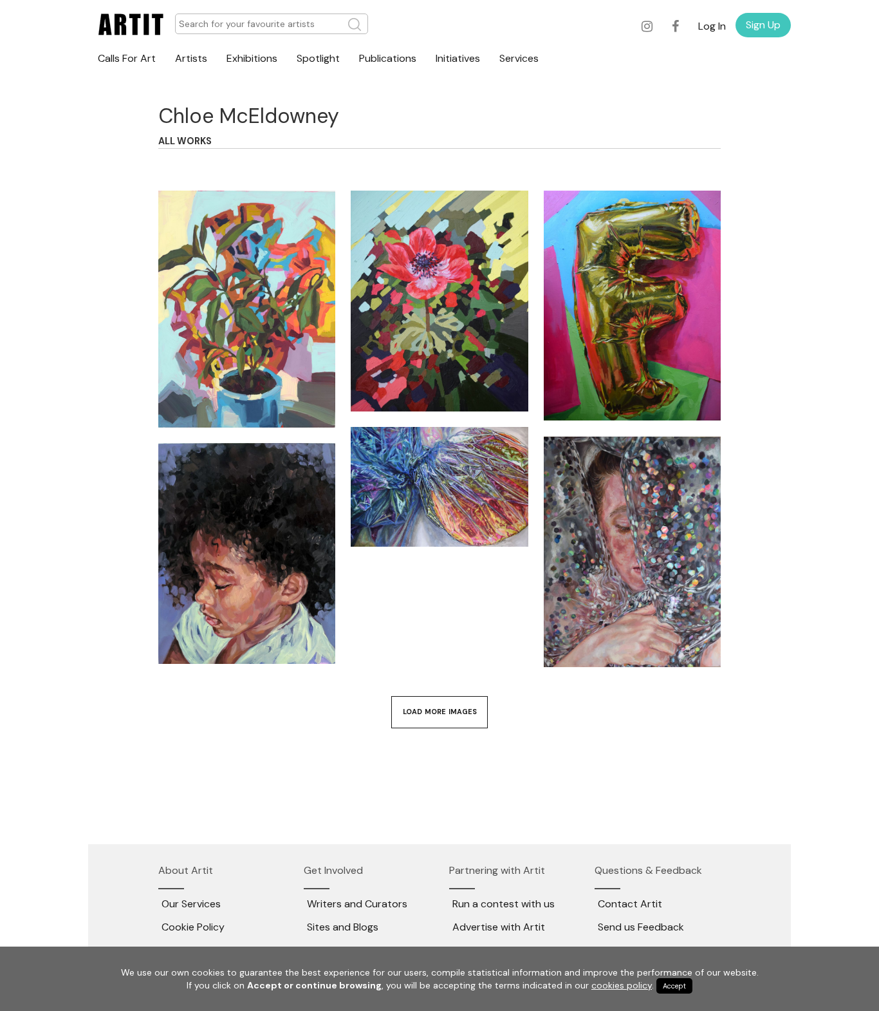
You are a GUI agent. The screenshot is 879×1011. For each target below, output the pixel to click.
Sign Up (763, 25)
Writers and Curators (357, 904)
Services (519, 58)
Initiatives (458, 58)
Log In (712, 26)
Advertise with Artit (498, 927)
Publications (387, 58)
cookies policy (621, 985)
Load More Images (440, 711)
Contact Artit (630, 904)
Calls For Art (127, 58)
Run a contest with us (503, 904)
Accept (674, 985)
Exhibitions (252, 58)
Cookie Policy (193, 927)
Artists (191, 58)
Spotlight (318, 58)
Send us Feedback (641, 927)
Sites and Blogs (342, 927)
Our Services (191, 904)
